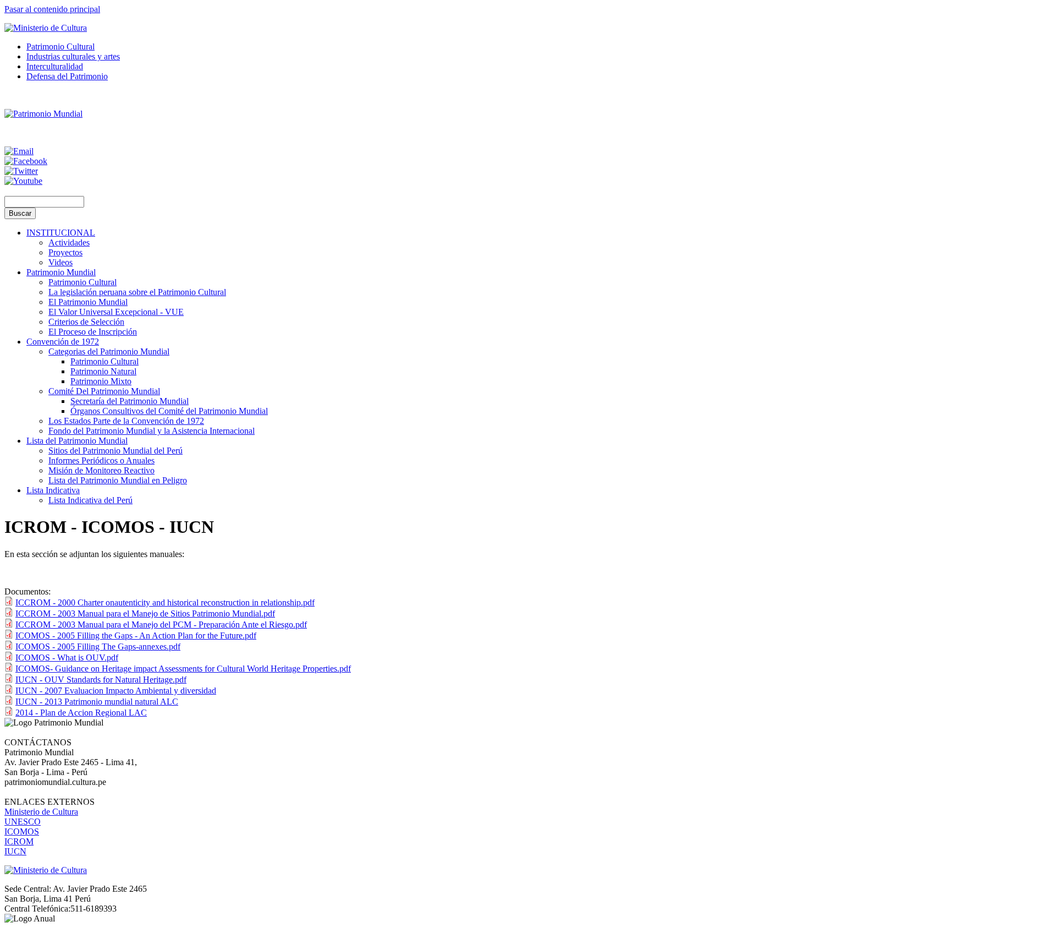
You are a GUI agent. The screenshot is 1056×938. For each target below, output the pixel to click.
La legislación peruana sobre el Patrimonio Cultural (137, 292)
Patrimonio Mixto (100, 381)
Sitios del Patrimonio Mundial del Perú (115, 450)
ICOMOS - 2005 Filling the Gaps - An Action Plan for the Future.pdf (135, 635)
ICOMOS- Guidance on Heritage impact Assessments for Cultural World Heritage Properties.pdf (183, 668)
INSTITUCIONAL (60, 232)
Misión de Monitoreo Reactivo (101, 470)
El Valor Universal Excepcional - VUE (116, 312)
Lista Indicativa (53, 490)
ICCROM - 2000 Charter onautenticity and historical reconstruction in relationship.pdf (165, 602)
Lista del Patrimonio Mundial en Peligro (117, 480)
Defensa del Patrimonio (67, 76)
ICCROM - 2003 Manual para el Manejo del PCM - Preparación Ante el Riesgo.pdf (161, 624)
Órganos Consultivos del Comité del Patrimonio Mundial (169, 411)
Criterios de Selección (86, 321)
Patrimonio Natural (103, 371)
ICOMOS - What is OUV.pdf (66, 657)
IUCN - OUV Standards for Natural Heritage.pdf (100, 679)
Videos (60, 262)
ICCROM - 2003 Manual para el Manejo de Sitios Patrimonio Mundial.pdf (145, 613)
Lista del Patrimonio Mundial (77, 440)
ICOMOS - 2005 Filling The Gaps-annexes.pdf (97, 646)
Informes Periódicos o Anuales (101, 460)
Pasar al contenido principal (52, 9)
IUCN (15, 851)
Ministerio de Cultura (41, 811)
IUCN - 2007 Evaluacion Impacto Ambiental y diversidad (115, 690)
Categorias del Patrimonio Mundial (108, 351)
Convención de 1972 (62, 341)
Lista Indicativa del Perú (90, 500)
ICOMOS (21, 831)
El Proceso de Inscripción (92, 331)
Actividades (69, 242)
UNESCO (22, 821)
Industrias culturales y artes (73, 56)
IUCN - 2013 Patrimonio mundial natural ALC (96, 701)
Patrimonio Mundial (61, 272)
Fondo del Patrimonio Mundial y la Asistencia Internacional (151, 430)
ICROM (19, 841)
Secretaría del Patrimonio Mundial (129, 401)
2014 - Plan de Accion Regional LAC (81, 712)
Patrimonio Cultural (60, 46)
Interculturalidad (54, 66)
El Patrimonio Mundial (88, 302)
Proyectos (65, 252)
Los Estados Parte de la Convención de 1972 (126, 421)
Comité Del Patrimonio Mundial (104, 391)
